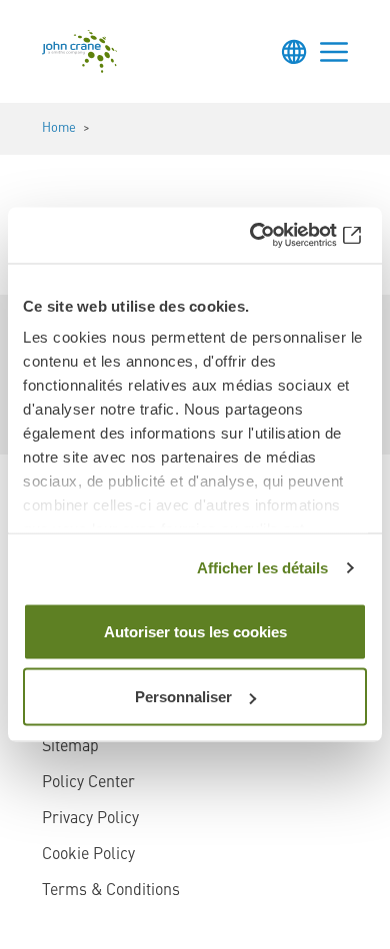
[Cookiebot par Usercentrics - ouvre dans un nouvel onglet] (280, 236)
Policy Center (88, 783)
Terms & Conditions (111, 891)
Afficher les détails (263, 567)
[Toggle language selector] (294, 52)
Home (59, 128)
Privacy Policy (90, 819)
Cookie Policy (88, 855)
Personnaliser (183, 696)
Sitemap (70, 747)
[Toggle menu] (334, 52)
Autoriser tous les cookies (195, 630)
